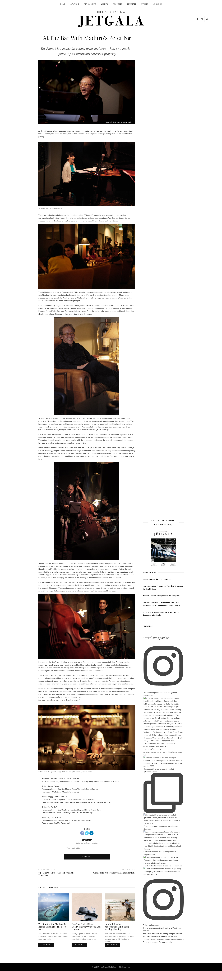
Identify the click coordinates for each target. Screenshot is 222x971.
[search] (206, 19)
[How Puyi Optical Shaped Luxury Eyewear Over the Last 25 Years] (87, 907)
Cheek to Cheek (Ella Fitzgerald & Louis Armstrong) (69, 813)
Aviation (75, 4)
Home (62, 4)
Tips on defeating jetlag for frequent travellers (56, 874)
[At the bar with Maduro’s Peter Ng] (86, 92)
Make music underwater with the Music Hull (114, 872)
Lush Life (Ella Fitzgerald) (58, 823)
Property (117, 4)
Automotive (90, 4)
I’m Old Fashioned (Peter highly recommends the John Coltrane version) (79, 802)
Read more (46, 944)
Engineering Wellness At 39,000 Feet (157, 579)
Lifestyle (131, 4)
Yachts (104, 4)
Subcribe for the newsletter (87, 843)
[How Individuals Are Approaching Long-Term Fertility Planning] (120, 907)
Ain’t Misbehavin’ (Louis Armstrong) (63, 792)
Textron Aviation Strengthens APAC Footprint (161, 596)
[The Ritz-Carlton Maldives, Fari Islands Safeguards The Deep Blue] (53, 907)
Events (144, 4)
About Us (157, 4)
